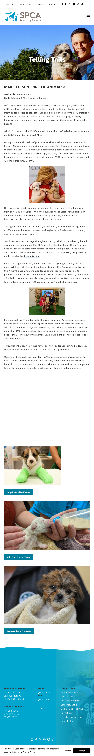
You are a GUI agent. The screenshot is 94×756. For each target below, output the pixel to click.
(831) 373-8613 (45, 699)
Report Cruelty (26, 4)
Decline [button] (68, 751)
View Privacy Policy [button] (26, 752)
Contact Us (44, 708)
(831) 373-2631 (45, 692)
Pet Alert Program (70, 700)
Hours (41, 4)
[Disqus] (47, 407)
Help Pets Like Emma (18, 492)
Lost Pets (9, 4)
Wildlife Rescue (68, 696)
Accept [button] (82, 751)
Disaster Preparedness (72, 717)
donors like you (32, 256)
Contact (53, 4)
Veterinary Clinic (69, 704)
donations (65, 241)
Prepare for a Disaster (19, 631)
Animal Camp (68, 713)
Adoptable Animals (70, 692)
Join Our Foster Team (18, 557)
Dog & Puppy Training (72, 708)
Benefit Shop (67, 721)
